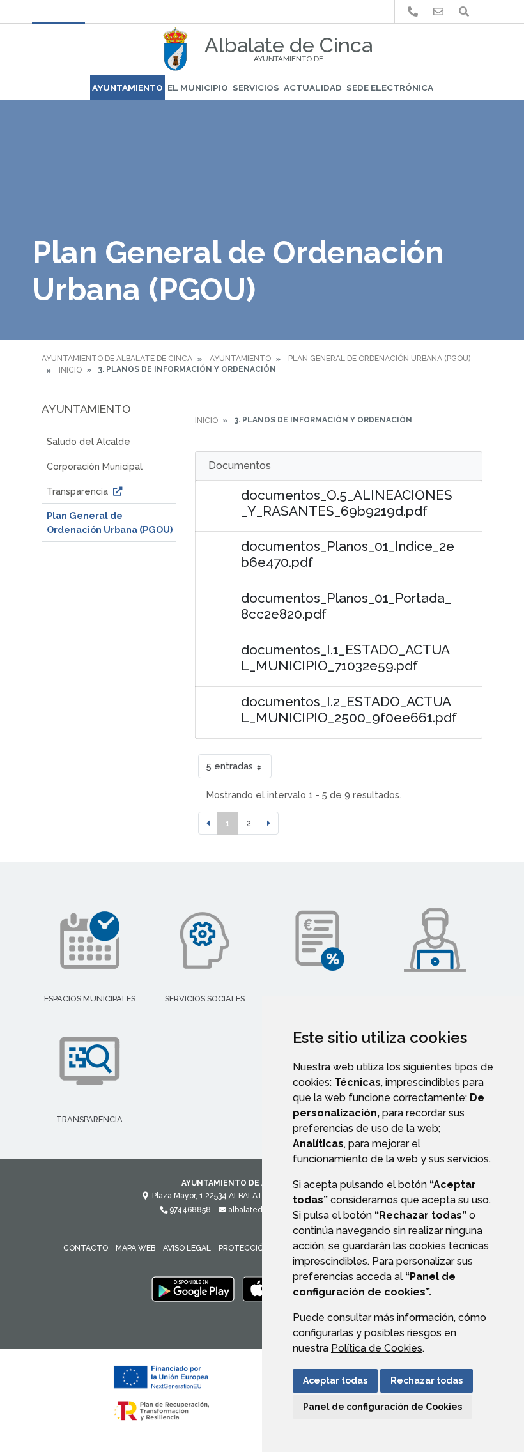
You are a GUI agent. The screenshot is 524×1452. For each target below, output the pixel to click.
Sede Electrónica (389, 87)
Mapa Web (135, 1248)
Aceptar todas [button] (335, 1380)
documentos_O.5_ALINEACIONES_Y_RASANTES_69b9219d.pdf (346, 503)
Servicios (256, 87)
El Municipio (197, 87)
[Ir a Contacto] (438, 12)
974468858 (189, 1209)
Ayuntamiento (127, 87)
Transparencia (79, 491)
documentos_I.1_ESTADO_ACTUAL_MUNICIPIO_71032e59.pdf (345, 658)
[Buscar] (464, 12)
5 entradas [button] (229, 766)
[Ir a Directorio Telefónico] (413, 12)
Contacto (85, 1248)
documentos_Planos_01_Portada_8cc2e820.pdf (346, 606)
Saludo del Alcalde (88, 441)
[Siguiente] (269, 823)
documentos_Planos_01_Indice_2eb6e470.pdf (347, 554)
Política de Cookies (376, 1348)
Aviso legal (187, 1248)
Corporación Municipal (95, 466)
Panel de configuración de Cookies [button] (382, 1407)
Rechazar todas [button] (426, 1380)
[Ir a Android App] (193, 1288)
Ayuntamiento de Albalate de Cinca (117, 358)
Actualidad (313, 87)
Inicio (70, 370)
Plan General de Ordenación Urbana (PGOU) (379, 358)
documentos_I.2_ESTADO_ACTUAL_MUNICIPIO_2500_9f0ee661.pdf (349, 709)
